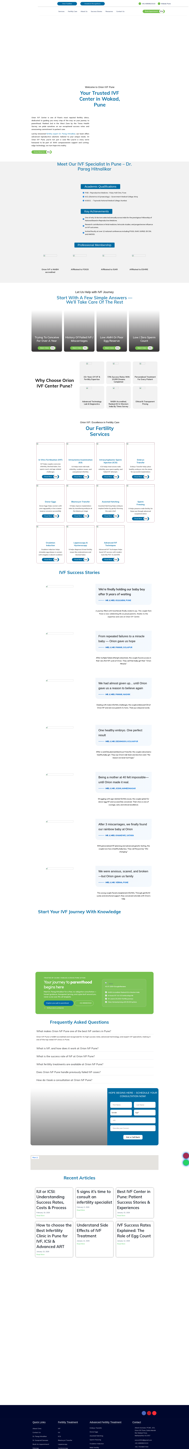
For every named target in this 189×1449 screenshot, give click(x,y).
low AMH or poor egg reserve (111, 339)
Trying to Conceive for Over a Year (47, 339)
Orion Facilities (67, 4)
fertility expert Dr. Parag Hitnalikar (60, 134)
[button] (49, 942)
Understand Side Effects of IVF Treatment (92, 1230)
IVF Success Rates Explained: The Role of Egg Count (134, 1230)
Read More (40, 1215)
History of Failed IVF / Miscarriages (79, 339)
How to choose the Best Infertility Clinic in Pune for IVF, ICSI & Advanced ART (54, 1236)
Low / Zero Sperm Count (144, 339)
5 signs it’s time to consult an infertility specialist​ (94, 1197)
